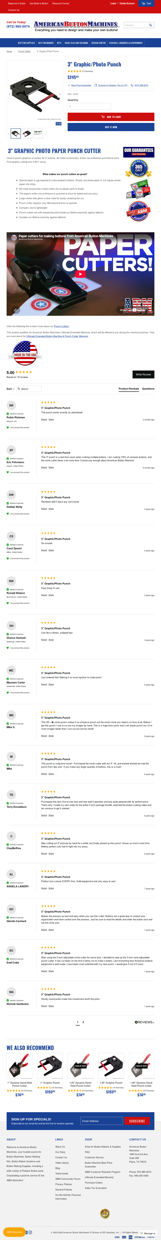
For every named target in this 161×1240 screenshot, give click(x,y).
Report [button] (44, 419)
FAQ (87, 1152)
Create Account (127, 3)
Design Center (99, 42)
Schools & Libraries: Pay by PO (112, 85)
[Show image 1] (16, 133)
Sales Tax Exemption (96, 1188)
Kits (59, 42)
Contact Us (13, 10)
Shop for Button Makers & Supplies (103, 1146)
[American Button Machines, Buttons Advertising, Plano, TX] (74, 1213)
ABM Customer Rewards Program (102, 1171)
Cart (148, 3)
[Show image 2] (27, 133)
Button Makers (46, 42)
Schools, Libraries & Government (126, 42)
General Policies (63, 1189)
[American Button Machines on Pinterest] (26, 1232)
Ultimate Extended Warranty (99, 1177)
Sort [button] (9, 389)
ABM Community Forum (67, 1178)
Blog (57, 1168)
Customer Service (94, 1157)
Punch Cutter (24, 51)
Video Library (62, 1162)
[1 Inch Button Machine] (25, 365)
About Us (60, 1146)
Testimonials (61, 1173)
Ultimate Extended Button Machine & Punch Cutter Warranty (57, 336)
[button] (78, 1022)
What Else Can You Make (76, 42)
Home (9, 51)
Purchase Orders (94, 1182)
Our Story (60, 1152)
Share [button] (51, 419)
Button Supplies (26, 42)
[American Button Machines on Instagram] (30, 1232)
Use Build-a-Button (39, 3)
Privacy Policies (63, 1184)
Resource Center (60, 3)
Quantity (73, 100)
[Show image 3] (38, 133)
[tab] (129, 389)
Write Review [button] (143, 374)
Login (113, 3)
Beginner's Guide (16, 3)
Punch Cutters (61, 326)
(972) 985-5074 (141, 85)
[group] (23, 372)
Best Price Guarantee (81, 85)
